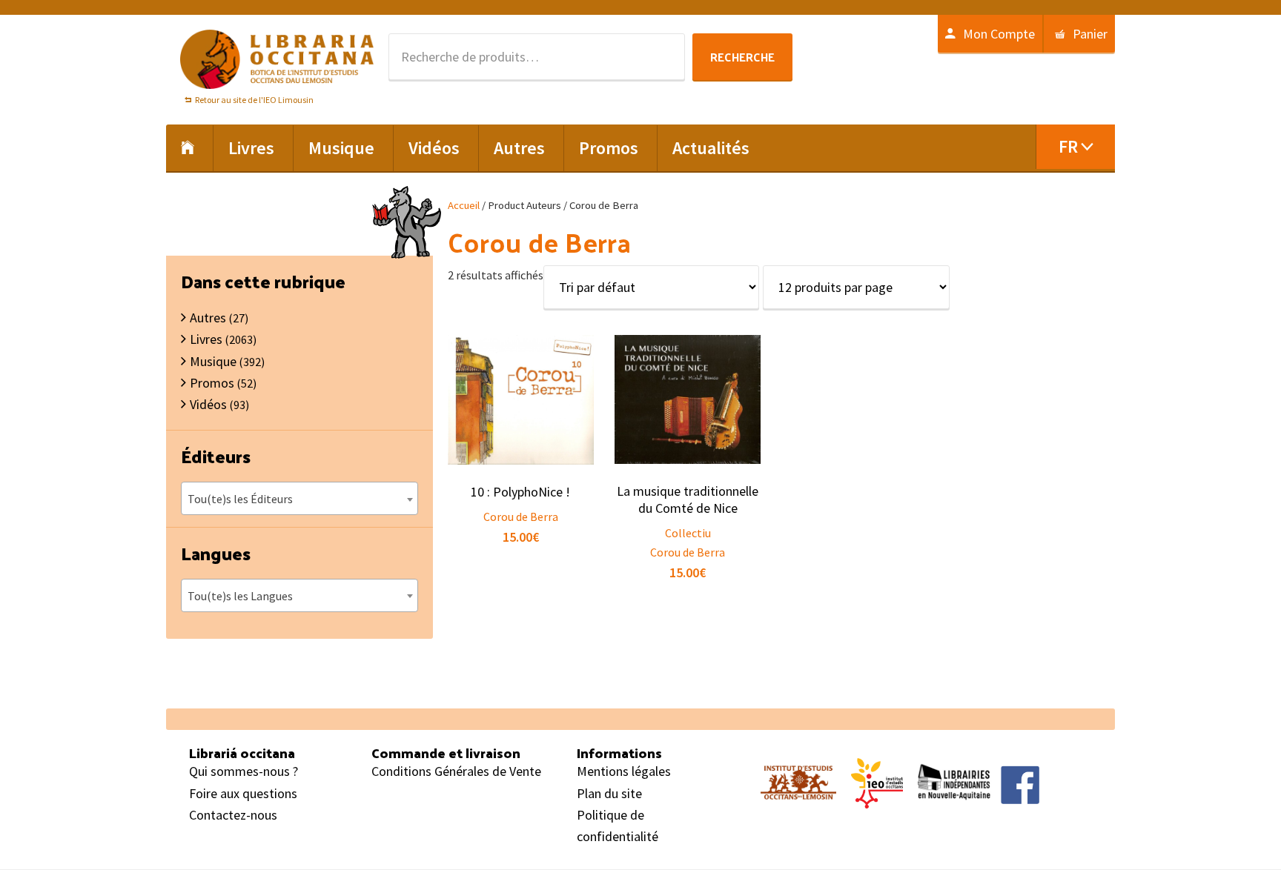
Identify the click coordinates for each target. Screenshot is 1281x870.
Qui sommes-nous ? (243, 771)
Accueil (464, 205)
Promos (212, 382)
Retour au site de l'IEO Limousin (254, 99)
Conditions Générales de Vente (456, 771)
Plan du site (609, 793)
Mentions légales (624, 771)
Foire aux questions (243, 793)
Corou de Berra (520, 516)
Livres (206, 339)
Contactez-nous (233, 814)
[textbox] (299, 498)
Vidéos (208, 404)
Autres (208, 317)
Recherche (742, 56)
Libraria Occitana (277, 59)
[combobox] (299, 498)
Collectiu (688, 532)
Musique (213, 361)
